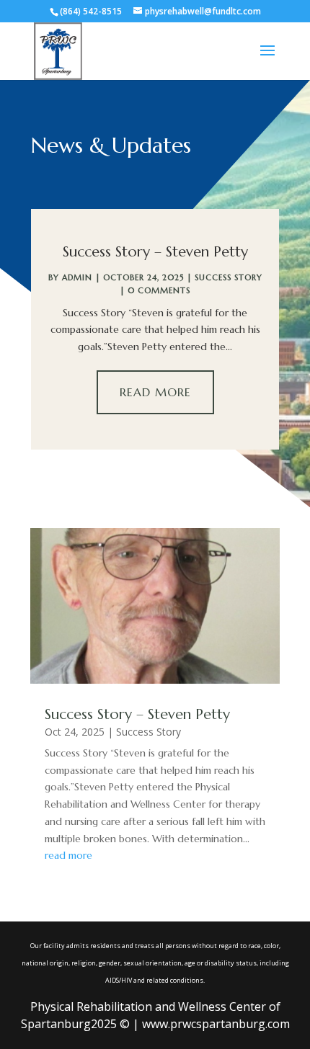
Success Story (228, 277)
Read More (155, 392)
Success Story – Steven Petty (155, 252)
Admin (77, 277)
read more (68, 855)
